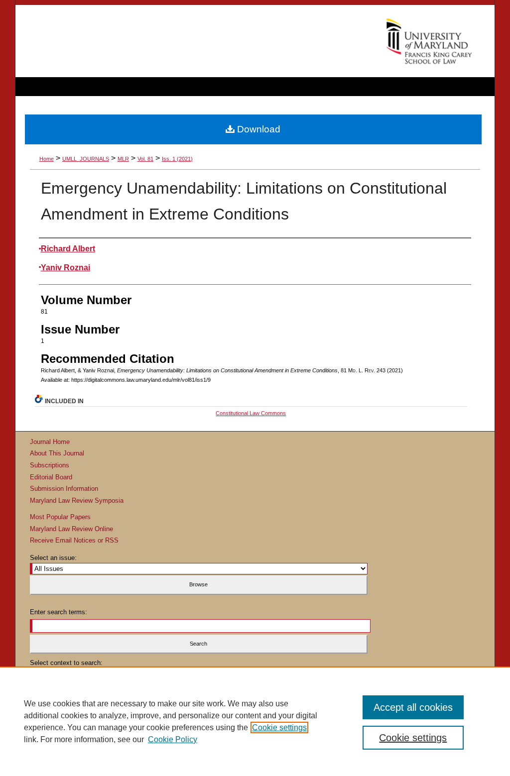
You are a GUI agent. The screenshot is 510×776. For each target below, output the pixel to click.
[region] (255, 721)
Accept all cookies (413, 707)
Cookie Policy (172, 739)
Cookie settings (279, 727)
